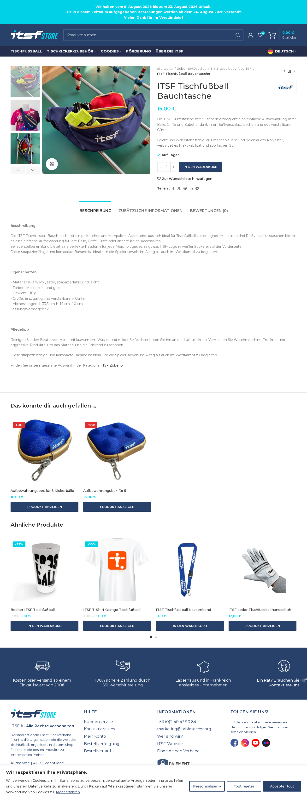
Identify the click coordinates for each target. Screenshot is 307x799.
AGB (37, 763)
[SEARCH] (237, 34)
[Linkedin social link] (191, 188)
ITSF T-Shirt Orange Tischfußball (112, 610)
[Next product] (294, 71)
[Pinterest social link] (185, 188)
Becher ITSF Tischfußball (33, 610)
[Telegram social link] (197, 188)
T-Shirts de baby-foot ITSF (231, 68)
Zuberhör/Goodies (192, 68)
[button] (44, 626)
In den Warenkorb (200, 167)
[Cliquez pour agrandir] (52, 164)
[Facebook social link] (173, 188)
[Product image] (44, 450)
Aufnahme (20, 763)
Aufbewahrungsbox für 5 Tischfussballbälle (104, 493)
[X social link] (179, 188)
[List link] (117, 722)
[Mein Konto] (250, 35)
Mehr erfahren (68, 792)
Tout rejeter (244, 786)
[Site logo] (34, 35)
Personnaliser (205, 786)
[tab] (95, 208)
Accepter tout (282, 786)
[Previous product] (284, 71)
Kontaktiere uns (284, 685)
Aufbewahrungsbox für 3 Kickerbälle (42, 491)
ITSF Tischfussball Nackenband (183, 610)
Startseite (165, 68)
